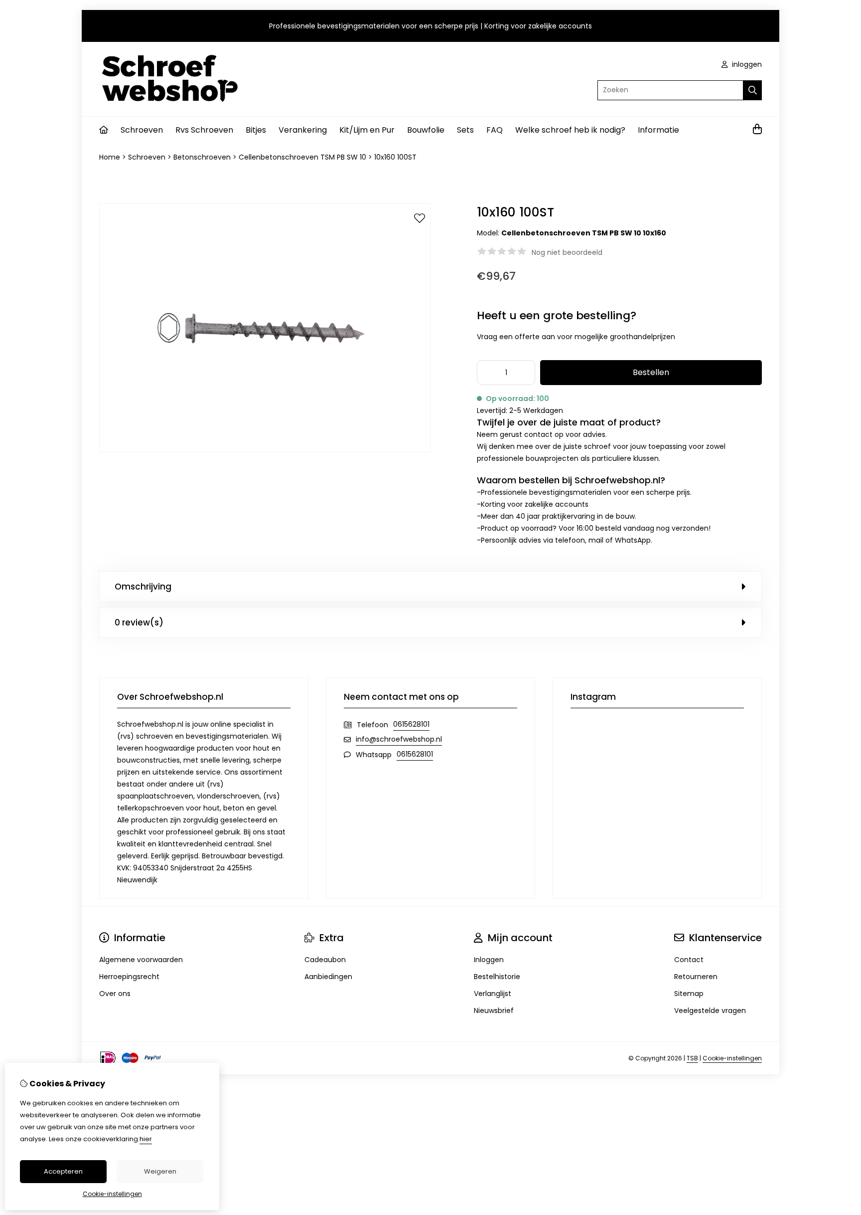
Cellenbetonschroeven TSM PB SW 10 (302, 157)
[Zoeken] (752, 90)
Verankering (303, 130)
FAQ (494, 130)
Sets (465, 130)
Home (109, 157)
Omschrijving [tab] (143, 587)
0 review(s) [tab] (139, 622)
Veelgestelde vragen (710, 1010)
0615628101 (411, 724)
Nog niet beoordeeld (567, 252)
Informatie (658, 130)
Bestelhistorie (497, 977)
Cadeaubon (325, 960)
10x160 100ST (395, 157)
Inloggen (489, 960)
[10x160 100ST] (264, 450)
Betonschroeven (202, 157)
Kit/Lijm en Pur (367, 130)
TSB (692, 1058)
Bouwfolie (425, 130)
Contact (689, 960)
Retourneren (696, 977)
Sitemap (689, 994)
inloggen (746, 64)
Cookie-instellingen (732, 1058)
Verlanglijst (492, 994)
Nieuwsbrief (494, 1010)
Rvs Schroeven (204, 130)
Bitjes (256, 130)
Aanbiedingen (328, 977)
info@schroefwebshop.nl (399, 739)
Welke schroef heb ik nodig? (570, 130)
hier (146, 1139)
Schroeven (142, 130)
